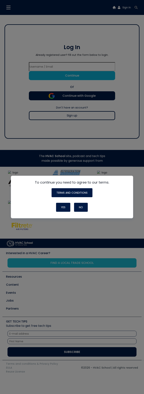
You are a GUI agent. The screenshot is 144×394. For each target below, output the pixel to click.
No (81, 207)
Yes (63, 207)
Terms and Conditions (72, 193)
